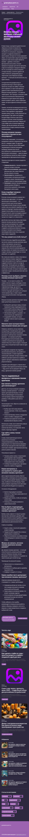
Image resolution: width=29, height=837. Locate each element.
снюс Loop (4, 699)
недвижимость (6, 8)
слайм (3, 664)
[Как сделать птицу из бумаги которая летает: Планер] (5, 773)
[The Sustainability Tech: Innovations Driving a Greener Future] (14, 640)
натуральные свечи (7, 734)
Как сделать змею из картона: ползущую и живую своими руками (17, 746)
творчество (12, 6)
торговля (14, 804)
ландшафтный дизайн (9, 811)
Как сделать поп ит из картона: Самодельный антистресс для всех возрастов (17, 755)
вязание (18, 807)
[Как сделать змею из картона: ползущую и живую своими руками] (5, 745)
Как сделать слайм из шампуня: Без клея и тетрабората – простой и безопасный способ (17, 765)
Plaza (12, 8)
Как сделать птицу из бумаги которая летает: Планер (16, 773)
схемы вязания (7, 807)
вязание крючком (10, 12)
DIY (17, 6)
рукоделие (5, 6)
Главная (3, 12)
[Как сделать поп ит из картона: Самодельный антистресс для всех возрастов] (5, 755)
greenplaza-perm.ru (21, 834)
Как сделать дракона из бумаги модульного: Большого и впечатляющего (17, 783)
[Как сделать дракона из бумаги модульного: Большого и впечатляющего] (5, 783)
